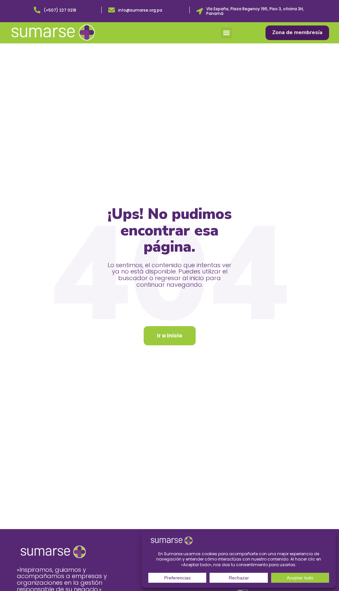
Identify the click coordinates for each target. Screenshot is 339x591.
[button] (226, 32)
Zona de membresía (297, 32)
